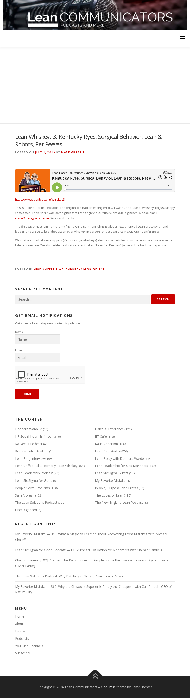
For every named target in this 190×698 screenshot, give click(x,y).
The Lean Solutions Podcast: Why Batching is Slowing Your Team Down (69, 576)
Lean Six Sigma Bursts (111, 473)
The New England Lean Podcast (119, 502)
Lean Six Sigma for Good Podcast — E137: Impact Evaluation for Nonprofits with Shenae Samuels (88, 550)
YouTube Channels (29, 646)
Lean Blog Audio (107, 451)
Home (19, 616)
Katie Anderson (106, 444)
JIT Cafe (101, 436)
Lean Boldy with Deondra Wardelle (121, 458)
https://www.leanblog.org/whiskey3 (40, 199)
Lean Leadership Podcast (34, 473)
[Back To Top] (95, 676)
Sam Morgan (25, 495)
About (19, 624)
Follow (20, 631)
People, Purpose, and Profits (116, 488)
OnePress (108, 687)
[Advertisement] (95, 81)
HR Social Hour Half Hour (34, 436)
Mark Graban (72, 152)
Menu (182, 38)
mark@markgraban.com (32, 218)
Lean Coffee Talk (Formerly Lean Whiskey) (71, 269)
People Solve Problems (32, 488)
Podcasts (22, 638)
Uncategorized (26, 510)
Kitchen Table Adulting (31, 451)
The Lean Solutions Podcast (36, 502)
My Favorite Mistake (110, 480)
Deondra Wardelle (28, 429)
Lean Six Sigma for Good (33, 480)
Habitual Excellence (109, 429)
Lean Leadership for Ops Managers (121, 465)
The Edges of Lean (109, 495)
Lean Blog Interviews (31, 458)
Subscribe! (22, 653)
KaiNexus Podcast (28, 444)
